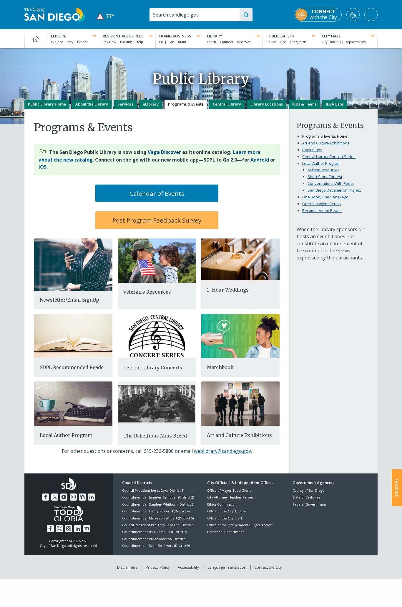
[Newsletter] (73, 264)
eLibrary (151, 104)
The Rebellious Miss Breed (155, 436)
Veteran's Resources (147, 292)
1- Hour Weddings (228, 290)
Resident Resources (123, 36)
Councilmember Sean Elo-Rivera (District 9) (156, 545)
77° (105, 16)
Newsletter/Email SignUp (69, 300)
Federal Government (309, 504)
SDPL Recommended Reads (72, 367)
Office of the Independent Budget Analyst (240, 525)
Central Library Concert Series (329, 156)
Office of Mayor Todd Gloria (229, 490)
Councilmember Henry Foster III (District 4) (156, 511)
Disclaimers (127, 567)
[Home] (35, 38)
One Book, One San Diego (325, 197)
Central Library (227, 104)
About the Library (91, 104)
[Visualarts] (240, 403)
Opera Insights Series (321, 203)
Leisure (58, 36)
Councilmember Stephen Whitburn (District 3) (158, 504)
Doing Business (175, 36)
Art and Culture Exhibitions (239, 435)
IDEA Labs (335, 104)
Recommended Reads (322, 210)
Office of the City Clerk (225, 518)
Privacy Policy (158, 567)
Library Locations (266, 104)
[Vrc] (157, 260)
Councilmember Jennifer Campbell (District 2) (158, 497)
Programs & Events (185, 104)
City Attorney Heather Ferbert (231, 497)
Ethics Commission (222, 504)
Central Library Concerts (152, 368)
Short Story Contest (325, 176)
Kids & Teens (304, 104)
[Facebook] (45, 497)
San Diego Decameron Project (334, 190)
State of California (306, 497)
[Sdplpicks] (73, 335)
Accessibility (188, 567)
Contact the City (268, 567)
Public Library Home (47, 104)
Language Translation (226, 567)
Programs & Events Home (325, 136)
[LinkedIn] (91, 497)
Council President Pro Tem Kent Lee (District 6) (159, 525)
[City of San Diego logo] (54, 14)
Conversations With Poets (331, 183)
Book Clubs (312, 149)
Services (125, 104)
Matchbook (220, 367)
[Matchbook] (240, 335)
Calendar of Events (156, 193)
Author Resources (324, 169)
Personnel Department (225, 531)
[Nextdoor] (82, 497)
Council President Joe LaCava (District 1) (153, 490)
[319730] (240, 259)
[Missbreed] (157, 403)
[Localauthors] (73, 403)
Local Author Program (66, 435)
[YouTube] (63, 497)
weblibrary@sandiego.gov (222, 451)
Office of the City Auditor (226, 511)
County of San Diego (308, 490)
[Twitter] (54, 497)
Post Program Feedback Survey (156, 220)
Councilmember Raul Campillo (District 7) (154, 531)
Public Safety (280, 36)
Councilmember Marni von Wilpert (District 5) (158, 518)
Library (214, 36)
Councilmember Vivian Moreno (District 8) (155, 539)
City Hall (331, 36)
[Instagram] (73, 497)
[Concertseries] (157, 336)
